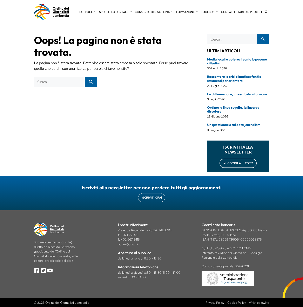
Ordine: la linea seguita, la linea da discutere (233, 109)
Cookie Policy (236, 303)
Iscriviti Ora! (151, 197)
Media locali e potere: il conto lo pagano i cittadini (237, 61)
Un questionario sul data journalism (233, 125)
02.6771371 (130, 235)
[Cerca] (91, 82)
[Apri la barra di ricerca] (266, 12)
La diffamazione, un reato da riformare (237, 94)
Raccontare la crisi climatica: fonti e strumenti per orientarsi (234, 78)
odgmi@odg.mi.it (129, 244)
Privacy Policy (215, 303)
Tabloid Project (249, 12)
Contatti (228, 12)
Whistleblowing (259, 303)
